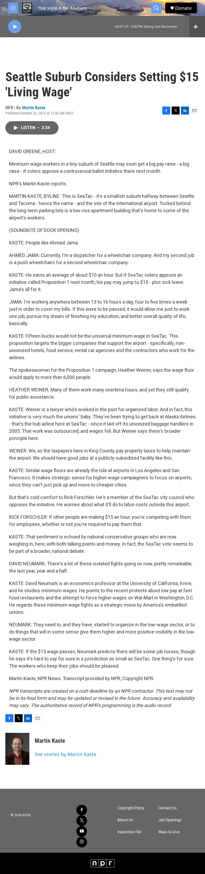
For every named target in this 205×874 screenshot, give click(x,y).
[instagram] (81, 842)
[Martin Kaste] (17, 749)
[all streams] (197, 26)
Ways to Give (169, 832)
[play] (14, 27)
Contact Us (167, 808)
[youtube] (81, 831)
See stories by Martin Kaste (65, 754)
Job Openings (170, 820)
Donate (183, 8)
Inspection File (129, 832)
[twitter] (81, 820)
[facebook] (81, 810)
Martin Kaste (33, 107)
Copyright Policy (130, 808)
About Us (125, 820)
